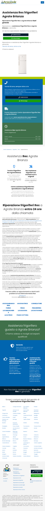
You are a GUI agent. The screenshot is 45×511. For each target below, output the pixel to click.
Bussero (4, 422)
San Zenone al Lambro (16, 428)
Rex (19, 149)
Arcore (24, 437)
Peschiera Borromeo (36, 410)
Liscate (35, 428)
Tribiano (36, 431)
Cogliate (15, 446)
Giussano (25, 448)
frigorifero (36, 308)
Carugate (15, 415)
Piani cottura (30, 220)
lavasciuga (22, 310)
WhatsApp (16, 38)
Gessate (36, 419)
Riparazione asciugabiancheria (17, 468)
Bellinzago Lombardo (15, 432)
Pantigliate (4, 426)
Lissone (25, 450)
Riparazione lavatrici (18, 487)
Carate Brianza (5, 443)
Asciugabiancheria (37, 220)
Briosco (14, 441)
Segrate (4, 410)
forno (8, 308)
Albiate (14, 437)
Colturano (36, 435)
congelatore (36, 303)
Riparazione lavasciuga (18, 482)
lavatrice (8, 315)
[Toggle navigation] (42, 2)
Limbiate (15, 450)
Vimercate (4, 458)
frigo (22, 308)
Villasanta (36, 456)
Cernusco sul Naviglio (16, 410)
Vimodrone (4, 415)
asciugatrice (22, 303)
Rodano (4, 428)
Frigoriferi (15, 220)
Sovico (24, 454)
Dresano (25, 435)
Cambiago (36, 422)
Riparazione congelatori (18, 475)
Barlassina (36, 437)
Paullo (14, 417)
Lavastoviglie (9, 220)
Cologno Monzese (17, 406)
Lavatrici (4, 220)
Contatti (5, 481)
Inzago (25, 417)
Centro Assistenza (7, 149)
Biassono (36, 439)
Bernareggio (15, 439)
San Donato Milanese (26, 410)
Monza (14, 452)
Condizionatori (20, 220)
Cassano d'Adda (17, 413)
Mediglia (36, 415)
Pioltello (35, 406)
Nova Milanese (37, 452)
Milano (3, 406)
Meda (3, 452)
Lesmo (3, 450)
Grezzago (15, 435)
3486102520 (17, 35)
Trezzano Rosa (37, 426)
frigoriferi (15, 149)
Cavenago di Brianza (26, 443)
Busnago (36, 441)
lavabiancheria (8, 311)
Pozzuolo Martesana (15, 423)
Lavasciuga (11, 222)
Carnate (15, 443)
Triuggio (36, 454)
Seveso (14, 454)
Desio (14, 448)
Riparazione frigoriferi (18, 480)
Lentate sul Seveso (38, 448)
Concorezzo (26, 446)
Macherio (36, 450)
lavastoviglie (36, 310)
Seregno (4, 454)
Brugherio (25, 441)
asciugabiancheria (8, 304)
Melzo (24, 413)
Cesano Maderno (6, 446)
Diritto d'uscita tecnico (10, 141)
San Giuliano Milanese (26, 407)
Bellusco (4, 439)
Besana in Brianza (27, 439)
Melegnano (36, 413)
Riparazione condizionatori (16, 472)
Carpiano (25, 428)
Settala (25, 422)
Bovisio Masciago (6, 441)
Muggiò (25, 452)
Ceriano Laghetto (38, 443)
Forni (25, 220)
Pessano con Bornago (5, 420)
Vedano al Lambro (17, 456)
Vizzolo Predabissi (6, 431)
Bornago (15, 419)
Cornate (4, 448)
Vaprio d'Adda (26, 419)
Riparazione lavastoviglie (19, 485)
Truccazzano (26, 426)
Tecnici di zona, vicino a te (11, 46)
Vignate (36, 417)
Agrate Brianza (5, 437)
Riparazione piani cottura (19, 489)
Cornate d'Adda (37, 446)
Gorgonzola (5, 413)
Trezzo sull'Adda (6, 417)
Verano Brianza (26, 456)
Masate (4, 435)
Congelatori (5, 222)
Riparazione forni (17, 478)
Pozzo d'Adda (16, 426)
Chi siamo (5, 478)
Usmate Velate (5, 456)
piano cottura (22, 315)
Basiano (25, 431)
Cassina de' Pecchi (27, 415)
